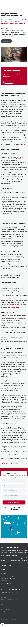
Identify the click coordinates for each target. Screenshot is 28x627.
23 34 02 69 (22, 23)
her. (25, 144)
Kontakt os (4, 463)
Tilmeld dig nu (9, 81)
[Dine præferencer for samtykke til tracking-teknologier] (2, 624)
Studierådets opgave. (14, 307)
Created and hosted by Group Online (8, 619)
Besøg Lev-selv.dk (6, 565)
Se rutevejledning (6, 580)
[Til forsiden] (14, 7)
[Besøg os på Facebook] (2, 569)
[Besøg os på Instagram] (4, 569)
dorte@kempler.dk (6, 23)
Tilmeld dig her (6, 41)
